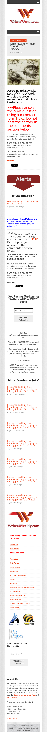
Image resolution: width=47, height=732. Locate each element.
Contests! (21, 40)
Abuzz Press (31, 695)
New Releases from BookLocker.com (22, 587)
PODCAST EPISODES (18, 575)
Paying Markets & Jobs (18, 595)
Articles (12, 579)
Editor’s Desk (14, 571)
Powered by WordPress (22, 728)
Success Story (15, 607)
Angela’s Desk (15, 567)
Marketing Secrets (16, 599)
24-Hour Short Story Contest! (20, 603)
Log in (11, 728)
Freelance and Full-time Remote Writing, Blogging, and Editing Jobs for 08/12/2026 (23, 407)
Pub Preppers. (12, 697)
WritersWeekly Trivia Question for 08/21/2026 (23, 202)
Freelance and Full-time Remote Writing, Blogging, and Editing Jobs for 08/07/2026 (23, 425)
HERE (20, 118)
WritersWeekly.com (26, 725)
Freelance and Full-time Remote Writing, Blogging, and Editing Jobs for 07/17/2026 (23, 479)
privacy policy (12, 718)
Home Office (14, 583)
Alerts (13, 40)
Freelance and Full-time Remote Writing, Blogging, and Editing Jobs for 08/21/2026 (23, 389)
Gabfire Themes (24, 730)
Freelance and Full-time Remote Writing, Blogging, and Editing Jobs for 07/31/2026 (23, 443)
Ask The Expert (15, 591)
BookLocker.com (20, 695)
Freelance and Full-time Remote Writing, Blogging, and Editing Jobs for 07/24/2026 (23, 461)
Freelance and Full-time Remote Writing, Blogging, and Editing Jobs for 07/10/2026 (23, 497)
